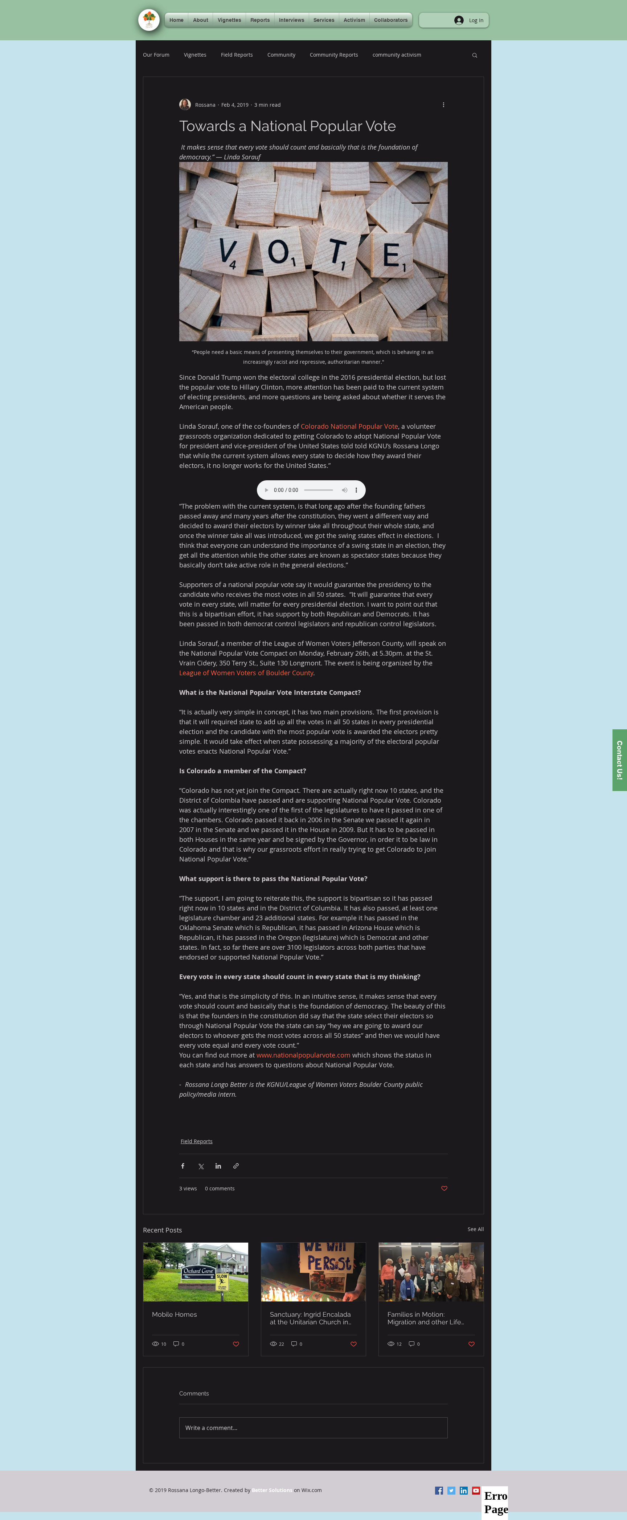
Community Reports (334, 54)
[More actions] (443, 104)
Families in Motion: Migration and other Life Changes (424, 1318)
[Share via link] (236, 1165)
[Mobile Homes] (195, 1272)
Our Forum (156, 54)
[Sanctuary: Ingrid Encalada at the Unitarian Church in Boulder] (313, 1272)
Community (281, 54)
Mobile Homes (174, 1314)
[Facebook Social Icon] (439, 1491)
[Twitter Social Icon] (451, 1491)
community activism (397, 54)
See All (476, 1229)
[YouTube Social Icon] (476, 1491)
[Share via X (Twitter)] (200, 1165)
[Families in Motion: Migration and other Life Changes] (431, 1272)
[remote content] (313, 490)
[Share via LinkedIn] (218, 1165)
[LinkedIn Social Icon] (464, 1491)
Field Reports (237, 54)
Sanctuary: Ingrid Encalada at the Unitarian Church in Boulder (310, 1318)
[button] (474, 55)
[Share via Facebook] (182, 1165)
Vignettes (195, 54)
